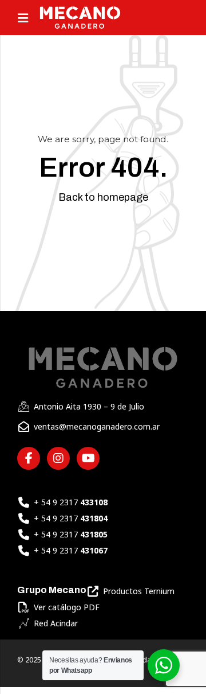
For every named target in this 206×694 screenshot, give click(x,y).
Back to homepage (103, 197)
